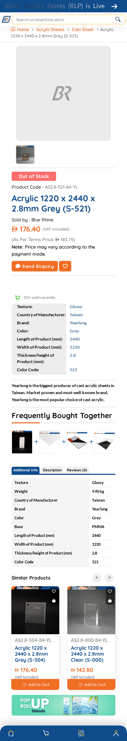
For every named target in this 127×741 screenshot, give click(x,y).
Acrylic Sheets (50, 29)
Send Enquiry (38, 266)
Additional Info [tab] (25, 470)
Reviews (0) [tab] (77, 470)
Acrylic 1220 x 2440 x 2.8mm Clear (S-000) (87, 654)
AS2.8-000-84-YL (89, 640)
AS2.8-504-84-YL (33, 640)
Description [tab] (52, 470)
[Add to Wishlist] (65, 266)
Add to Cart (38, 684)
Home (23, 29)
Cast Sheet (83, 29)
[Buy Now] (54, 600)
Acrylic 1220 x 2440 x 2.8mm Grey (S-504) (31, 654)
